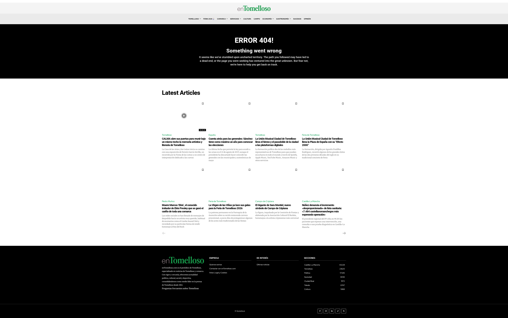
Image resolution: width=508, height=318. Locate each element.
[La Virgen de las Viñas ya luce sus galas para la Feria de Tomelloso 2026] (231, 182)
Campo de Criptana (264, 201)
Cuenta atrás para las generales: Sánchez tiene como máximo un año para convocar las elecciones (231, 142)
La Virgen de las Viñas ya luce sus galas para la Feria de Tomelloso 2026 (229, 206)
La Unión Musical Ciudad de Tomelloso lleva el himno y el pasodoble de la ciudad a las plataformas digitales (276, 142)
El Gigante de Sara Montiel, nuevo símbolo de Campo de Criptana (273, 206)
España (212, 135)
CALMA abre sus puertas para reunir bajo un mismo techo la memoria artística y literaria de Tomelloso (184, 142)
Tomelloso (167, 135)
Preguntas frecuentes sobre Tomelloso (180, 288)
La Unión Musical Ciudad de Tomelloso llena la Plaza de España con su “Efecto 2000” (322, 142)
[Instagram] (326, 311)
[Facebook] (320, 311)
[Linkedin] (332, 311)
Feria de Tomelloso (311, 135)
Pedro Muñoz (168, 201)
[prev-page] (164, 233)
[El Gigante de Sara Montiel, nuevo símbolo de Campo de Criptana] (277, 182)
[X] (343, 311)
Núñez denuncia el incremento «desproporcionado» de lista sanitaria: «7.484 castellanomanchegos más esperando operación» (322, 209)
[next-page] (344, 233)
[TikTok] (337, 311)
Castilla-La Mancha (311, 201)
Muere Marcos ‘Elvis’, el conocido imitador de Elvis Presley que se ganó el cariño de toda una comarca (182, 208)
